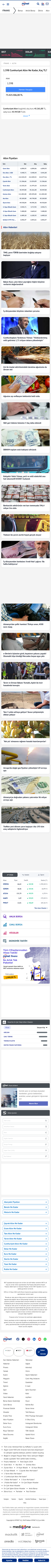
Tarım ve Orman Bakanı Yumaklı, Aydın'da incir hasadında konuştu (23, 684)
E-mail (28, 1386)
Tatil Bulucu (30, 1412)
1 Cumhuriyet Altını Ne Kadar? (15, 1476)
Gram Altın (6, 168)
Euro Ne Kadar (10, 1254)
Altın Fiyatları (8, 1419)
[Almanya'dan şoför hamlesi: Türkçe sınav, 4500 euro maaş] (25, 612)
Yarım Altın (6, 186)
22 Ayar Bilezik (9, 1470)
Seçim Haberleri (31, 1375)
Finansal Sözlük (9, 1408)
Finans (5, 1367)
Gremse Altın (7, 194)
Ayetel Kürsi (30, 1434)
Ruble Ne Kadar (11, 1269)
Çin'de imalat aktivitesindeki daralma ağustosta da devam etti (25, 368)
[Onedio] (10, 1541)
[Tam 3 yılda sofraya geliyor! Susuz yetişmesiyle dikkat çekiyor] (25, 700)
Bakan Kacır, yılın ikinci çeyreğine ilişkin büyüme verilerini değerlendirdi (24, 283)
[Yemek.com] (40, 1541)
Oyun (28, 1401)
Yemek (5, 1371)
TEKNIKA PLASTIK (9, 1041)
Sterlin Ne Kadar (11, 1259)
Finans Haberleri (10, 1462)
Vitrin (28, 1371)
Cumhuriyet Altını (8, 190)
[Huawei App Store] (29, 1352)
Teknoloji (29, 1360)
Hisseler (6, 1412)
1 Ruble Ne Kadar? (11, 1482)
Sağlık (28, 1364)
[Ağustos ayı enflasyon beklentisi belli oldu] (25, 384)
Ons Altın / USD (8, 173)
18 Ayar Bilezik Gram (9, 211)
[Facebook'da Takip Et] (17, 1339)
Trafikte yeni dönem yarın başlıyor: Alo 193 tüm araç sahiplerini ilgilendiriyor (23, 827)
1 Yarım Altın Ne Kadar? (13, 1473)
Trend (5, 1382)
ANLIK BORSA (16, 916)
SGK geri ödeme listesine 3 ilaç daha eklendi (22, 423)
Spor (5, 1390)
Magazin (6, 1378)
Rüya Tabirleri (8, 1431)
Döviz (40, 10)
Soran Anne (30, 1408)
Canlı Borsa (7, 1405)
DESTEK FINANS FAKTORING (12, 1045)
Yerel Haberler (8, 1397)
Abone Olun (33, 1103)
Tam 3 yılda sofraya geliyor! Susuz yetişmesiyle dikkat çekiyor (23, 713)
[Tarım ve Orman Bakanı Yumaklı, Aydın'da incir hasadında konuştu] (25, 670)
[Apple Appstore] (19, 1352)
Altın (48, 10)
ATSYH (5, 893)
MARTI (5, 898)
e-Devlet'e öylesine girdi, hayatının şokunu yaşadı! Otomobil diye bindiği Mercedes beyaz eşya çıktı (24, 654)
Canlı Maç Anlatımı (33, 1378)
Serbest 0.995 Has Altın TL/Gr (9, 220)
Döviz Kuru (8, 1491)
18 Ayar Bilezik (37, 1468)
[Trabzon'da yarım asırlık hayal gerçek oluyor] (25, 523)
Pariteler (19, 1491)
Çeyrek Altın (7, 181)
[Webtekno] (24, 1541)
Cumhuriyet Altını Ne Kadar (16, 1243)
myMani (28, 1397)
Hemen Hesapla (25, 89)
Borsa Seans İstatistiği (11, 1401)
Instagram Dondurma (33, 1423)
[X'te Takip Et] (23, 1339)
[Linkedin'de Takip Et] (34, 1339)
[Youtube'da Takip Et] (39, 1339)
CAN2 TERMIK (8, 1037)
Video (5, 1393)
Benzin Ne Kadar (11, 1207)
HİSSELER (14, 932)
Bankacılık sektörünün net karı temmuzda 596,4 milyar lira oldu (23, 506)
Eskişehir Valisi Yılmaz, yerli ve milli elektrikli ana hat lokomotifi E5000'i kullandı (24, 477)
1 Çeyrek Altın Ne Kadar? (28, 1470)
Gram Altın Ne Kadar (13, 1228)
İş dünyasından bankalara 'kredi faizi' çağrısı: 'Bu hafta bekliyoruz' (24, 562)
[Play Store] (8, 1352)
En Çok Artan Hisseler (12, 1485)
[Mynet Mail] (47, 4)
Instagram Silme (32, 1427)
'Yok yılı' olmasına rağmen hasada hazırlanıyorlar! (24, 741)
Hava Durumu (8, 1434)
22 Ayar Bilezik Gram (9, 215)
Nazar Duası (30, 1438)
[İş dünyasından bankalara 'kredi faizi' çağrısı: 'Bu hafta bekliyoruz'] (25, 549)
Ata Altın (5, 198)
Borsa (20, 10)
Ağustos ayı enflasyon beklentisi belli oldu (21, 396)
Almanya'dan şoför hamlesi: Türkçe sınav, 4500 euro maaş (23, 625)
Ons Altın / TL (7, 177)
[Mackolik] (12, 1534)
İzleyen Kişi (41, 1027)
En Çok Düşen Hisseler (30, 1482)
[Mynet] (40, 1534)
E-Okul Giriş (30, 1419)
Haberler (6, 1364)
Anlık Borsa (30, 10)
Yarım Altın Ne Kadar (13, 1238)
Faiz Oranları (31, 1491)
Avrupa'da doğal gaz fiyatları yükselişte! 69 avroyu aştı (25, 769)
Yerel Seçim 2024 (26, 1462)
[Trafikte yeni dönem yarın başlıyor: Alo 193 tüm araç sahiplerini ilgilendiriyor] (25, 814)
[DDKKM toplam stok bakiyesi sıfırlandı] (25, 437)
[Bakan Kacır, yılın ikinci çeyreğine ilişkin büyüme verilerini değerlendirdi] (25, 270)
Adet (8, 78)
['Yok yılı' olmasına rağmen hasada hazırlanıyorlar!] (25, 729)
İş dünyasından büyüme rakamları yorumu (21, 311)
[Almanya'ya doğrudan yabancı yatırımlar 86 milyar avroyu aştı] (25, 785)
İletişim (6, 1499)
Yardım (13, 1499)
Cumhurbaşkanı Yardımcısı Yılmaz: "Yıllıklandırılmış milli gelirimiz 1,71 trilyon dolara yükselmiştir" (25, 339)
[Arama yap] (38, 4)
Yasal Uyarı (42, 1499)
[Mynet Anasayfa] (25, 3)
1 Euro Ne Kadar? (28, 1479)
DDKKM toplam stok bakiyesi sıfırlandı (19, 449)
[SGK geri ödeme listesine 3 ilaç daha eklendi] (25, 411)
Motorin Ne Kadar (11, 1212)
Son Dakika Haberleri (11, 1360)
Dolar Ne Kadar (10, 1249)
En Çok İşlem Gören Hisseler (14, 1488)
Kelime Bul (30, 1405)
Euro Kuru (7, 1427)
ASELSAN (6, 1032)
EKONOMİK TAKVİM (18, 940)
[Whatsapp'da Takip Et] (45, 1339)
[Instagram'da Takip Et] (28, 1339)
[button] (8, 4)
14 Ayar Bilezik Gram (9, 207)
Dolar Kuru (7, 1423)
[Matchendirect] (26, 1534)
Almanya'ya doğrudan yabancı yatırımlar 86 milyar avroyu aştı (25, 798)
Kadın (5, 1375)
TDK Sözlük (30, 1431)
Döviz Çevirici (12, 1113)
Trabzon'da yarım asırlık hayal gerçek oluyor (22, 535)
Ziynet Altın (6, 203)
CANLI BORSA (15, 924)
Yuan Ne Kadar (10, 1264)
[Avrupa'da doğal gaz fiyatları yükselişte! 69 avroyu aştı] (25, 756)
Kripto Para (7, 1416)
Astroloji (29, 1367)
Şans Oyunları (31, 1390)
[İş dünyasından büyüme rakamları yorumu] (25, 299)
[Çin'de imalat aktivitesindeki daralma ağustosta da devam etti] (25, 355)
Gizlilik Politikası (30, 1499)
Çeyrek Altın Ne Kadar (13, 1223)
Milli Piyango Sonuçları (34, 1416)
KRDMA (6, 884)
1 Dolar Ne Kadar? (11, 1479)
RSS (25, 1503)
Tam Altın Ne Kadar (12, 1233)
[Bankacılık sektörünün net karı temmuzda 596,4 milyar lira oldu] (25, 493)
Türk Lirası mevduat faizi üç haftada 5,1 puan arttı (23, 1447)
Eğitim (5, 1386)
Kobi (27, 1393)
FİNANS (6, 10)
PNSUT (5, 903)
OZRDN (5, 889)
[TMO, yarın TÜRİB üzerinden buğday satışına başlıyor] (25, 240)
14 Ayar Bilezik (22, 1468)
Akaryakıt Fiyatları (12, 1202)
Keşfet (5, 1438)
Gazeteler (29, 1382)
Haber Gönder (43, 1352)
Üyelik (21, 1499)
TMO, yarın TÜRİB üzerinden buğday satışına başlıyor (22, 253)
